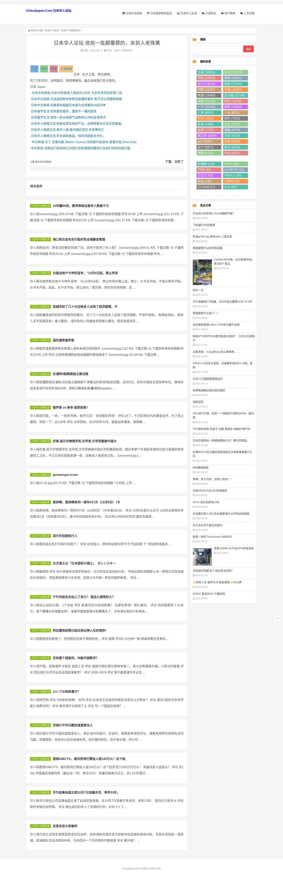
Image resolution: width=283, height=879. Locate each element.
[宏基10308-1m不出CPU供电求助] (202, 556)
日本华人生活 (188, 13)
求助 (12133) (206, 101)
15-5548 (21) (206, 187)
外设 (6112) (232, 153)
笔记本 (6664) (207, 135)
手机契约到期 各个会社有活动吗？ (213, 570)
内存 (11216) (232, 101)
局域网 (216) (206, 164)
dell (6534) (205, 141)
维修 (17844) (233, 83)
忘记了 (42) (205, 175)
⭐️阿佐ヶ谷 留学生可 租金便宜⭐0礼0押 (217, 582)
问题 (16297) (206, 89)
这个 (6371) (206, 147)
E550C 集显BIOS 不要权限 (209, 593)
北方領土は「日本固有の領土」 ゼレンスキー (84, 563)
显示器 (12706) (234, 95)
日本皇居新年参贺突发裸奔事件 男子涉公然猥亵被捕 (86, 99)
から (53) (230, 187)
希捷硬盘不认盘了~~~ (206, 313)
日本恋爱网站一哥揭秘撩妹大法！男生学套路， (221, 440)
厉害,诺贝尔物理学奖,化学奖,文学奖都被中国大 (85, 441)
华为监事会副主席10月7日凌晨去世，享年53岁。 (86, 792)
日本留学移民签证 (161, 13)
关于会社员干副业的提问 (207, 525)
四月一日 (198, 290)
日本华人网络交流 (70, 30)
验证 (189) (205, 181)
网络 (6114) (205, 153)
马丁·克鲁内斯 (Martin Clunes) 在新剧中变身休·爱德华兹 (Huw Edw (91, 142)
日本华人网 (36, 30)
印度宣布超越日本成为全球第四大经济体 (78, 105)
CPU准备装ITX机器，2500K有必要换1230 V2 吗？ (223, 301)
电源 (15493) (206, 95)
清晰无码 (198, 401)
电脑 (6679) (232, 130)
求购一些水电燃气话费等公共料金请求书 (78, 117)
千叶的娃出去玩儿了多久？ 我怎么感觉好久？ (84, 597)
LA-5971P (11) (234, 169)
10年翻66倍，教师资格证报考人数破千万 (81, 205)
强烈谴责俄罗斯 (63, 340)
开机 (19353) (206, 78)
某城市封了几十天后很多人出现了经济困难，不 (85, 306)
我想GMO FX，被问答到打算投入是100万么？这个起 (89, 758)
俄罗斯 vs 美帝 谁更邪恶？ (71, 407)
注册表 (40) (232, 181)
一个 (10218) (206, 107)
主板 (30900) (206, 72)
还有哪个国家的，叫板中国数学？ (76, 658)
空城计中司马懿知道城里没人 (73, 725)
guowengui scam (65, 474)
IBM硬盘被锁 (200, 467)
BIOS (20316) (233, 72)
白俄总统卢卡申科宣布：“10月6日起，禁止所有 (85, 273)
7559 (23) (204, 169)
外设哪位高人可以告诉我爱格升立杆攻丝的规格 (221, 513)
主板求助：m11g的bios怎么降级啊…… (216, 351)
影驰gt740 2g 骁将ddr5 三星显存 (212, 236)
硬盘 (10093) (233, 107)
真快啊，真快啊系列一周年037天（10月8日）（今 (86, 502)
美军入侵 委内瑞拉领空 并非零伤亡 (80, 129)
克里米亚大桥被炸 (65, 826)
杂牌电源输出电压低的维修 (209, 390)
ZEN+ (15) (231, 164)
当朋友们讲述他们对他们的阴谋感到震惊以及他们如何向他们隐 (87, 148)
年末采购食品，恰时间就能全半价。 (81, 136)
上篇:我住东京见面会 (40, 162)
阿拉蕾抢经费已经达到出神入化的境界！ (80, 630)
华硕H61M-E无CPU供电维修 (210, 490)
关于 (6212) (232, 147)
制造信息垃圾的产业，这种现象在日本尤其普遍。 (90, 123)
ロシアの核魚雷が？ (66, 691)
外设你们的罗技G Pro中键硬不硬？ (214, 213)
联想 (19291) (233, 78)
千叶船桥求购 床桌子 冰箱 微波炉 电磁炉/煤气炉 (221, 428)
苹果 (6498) (232, 141)
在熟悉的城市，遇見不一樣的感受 (73, 111)
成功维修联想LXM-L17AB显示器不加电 (216, 324)
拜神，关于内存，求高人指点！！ (213, 479)
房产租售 (229, 13)
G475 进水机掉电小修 (206, 502)
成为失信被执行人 (65, 535)
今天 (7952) (206, 118)
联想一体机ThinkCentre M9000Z (212, 536)
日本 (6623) (232, 135)
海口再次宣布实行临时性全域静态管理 (79, 239)
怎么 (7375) (232, 124)
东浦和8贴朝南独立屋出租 (70, 374)
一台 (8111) (231, 112)
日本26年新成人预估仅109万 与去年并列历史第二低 (86, 93)
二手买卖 (249, 13)
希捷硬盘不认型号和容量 (207, 248)
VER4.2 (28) (232, 175)
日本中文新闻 (133, 13)
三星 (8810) (206, 112)
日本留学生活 (40, 111)
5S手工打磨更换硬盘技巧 (208, 378)
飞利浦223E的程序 (204, 224)
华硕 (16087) (233, 89)
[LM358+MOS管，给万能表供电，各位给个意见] (202, 272)
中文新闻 (38, 142)
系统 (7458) (206, 124)
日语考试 (210, 13)
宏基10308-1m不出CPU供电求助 (234, 548)
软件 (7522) (232, 118)
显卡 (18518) (206, 83)
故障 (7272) (206, 130)
